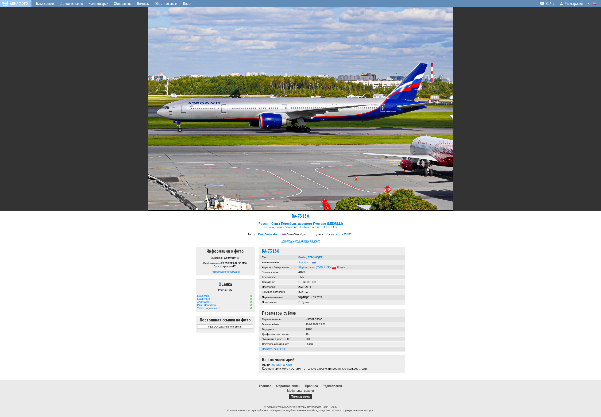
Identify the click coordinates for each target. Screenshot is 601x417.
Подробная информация (225, 271)
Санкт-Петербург (283, 223)
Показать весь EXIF (274, 349)
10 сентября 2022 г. (339, 234)
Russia (269, 227)
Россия (264, 223)
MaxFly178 (203, 298)
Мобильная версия (300, 390)
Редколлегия (332, 386)
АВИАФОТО (19, 3)
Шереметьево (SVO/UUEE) (314, 267)
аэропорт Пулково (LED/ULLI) (320, 223)
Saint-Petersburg (287, 227)
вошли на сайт (281, 365)
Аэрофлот (304, 262)
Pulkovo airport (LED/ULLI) (318, 227)
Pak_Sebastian (268, 234)
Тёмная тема (300, 396)
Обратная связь (288, 386)
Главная (265, 386)
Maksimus (203, 295)
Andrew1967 (204, 302)
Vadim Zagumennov (208, 308)
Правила (311, 386)
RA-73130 (300, 216)
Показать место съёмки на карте (300, 240)
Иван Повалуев (206, 305)
